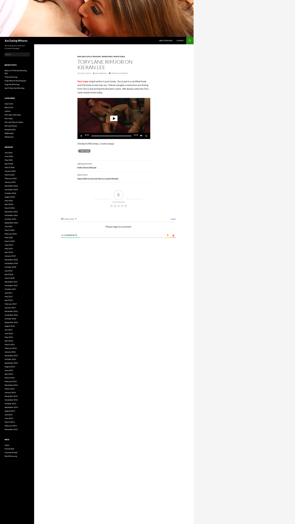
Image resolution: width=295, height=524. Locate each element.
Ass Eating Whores (16, 40)
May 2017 (9, 296)
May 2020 (9, 237)
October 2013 (10, 403)
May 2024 (9, 200)
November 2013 (11, 400)
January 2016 (10, 352)
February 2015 (11, 381)
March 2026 (10, 167)
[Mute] (141, 135)
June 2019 (9, 245)
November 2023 (11, 215)
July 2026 (8, 152)
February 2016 (11, 348)
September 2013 (11, 407)
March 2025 (10, 175)
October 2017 (10, 289)
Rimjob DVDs (10, 129)
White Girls (119, 56)
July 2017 (8, 293)
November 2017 (11, 285)
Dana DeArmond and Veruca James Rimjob (97, 177)
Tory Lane (84, 151)
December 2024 (11, 186)
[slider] (111, 136)
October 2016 (10, 319)
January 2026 (10, 171)
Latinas (7, 111)
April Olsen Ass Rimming (14, 88)
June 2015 (9, 370)
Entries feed (9, 449)
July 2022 (8, 226)
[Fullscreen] (146, 135)
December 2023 (11, 211)
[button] (114, 118)
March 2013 (10, 422)
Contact (180, 41)
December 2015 (11, 355)
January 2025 (10, 182)
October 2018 (10, 267)
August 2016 (10, 326)
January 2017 (10, 307)
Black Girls (9, 107)
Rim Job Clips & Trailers (89, 56)
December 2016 (11, 311)
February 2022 (11, 234)
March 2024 (10, 208)
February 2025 (11, 178)
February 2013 (11, 426)
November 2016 (11, 315)
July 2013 (8, 414)
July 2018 (8, 271)
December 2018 (11, 259)
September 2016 (11, 322)
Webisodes (107, 56)
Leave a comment (119, 73)
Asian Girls (9, 104)
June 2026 (9, 156)
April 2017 (9, 300)
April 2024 (9, 204)
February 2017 (11, 304)
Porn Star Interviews (13, 115)
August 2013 (10, 411)
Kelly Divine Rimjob (86, 166)
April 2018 (9, 274)
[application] (113, 118)
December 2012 (11, 429)
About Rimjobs (165, 41)
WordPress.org (11, 456)
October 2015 (10, 359)
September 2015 (11, 363)
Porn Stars (9, 118)
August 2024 (10, 197)
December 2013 (11, 396)
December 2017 (11, 282)
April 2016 (9, 341)
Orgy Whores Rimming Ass (15, 80)
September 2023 (11, 223)
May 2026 (9, 160)
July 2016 (8, 330)
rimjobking (101, 73)
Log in (7, 445)
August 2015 (10, 366)
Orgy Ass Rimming (12, 84)
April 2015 (9, 374)
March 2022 (10, 230)
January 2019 (10, 256)
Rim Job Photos (11, 126)
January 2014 (10, 392)
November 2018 (11, 263)
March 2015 (10, 378)
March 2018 (10, 278)
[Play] (81, 135)
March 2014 (10, 389)
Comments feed (11, 452)
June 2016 (9, 333)
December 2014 (11, 385)
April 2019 (9, 252)
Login (173, 219)
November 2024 (11, 189)
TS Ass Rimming (11, 77)
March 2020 (10, 241)
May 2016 (9, 337)
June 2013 (9, 418)
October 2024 (10, 193)
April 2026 (9, 164)
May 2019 (9, 248)
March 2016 (10, 344)
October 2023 (10, 219)
